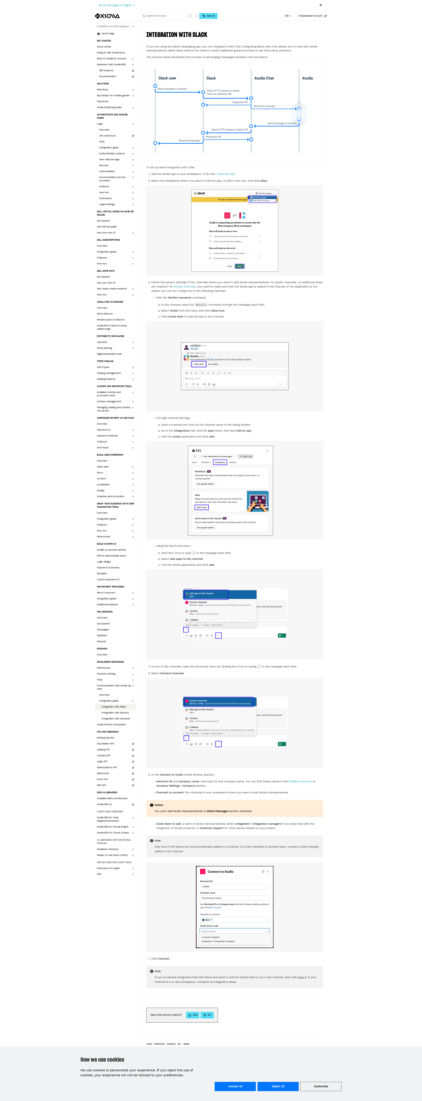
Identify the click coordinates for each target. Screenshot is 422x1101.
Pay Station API (105, 744)
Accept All (235, 1086)
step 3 (302, 977)
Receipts (102, 574)
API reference (107, 136)
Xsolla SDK (104, 804)
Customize (321, 1086)
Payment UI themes (108, 568)
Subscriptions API (107, 768)
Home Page (108, 34)
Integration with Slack (114, 707)
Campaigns (103, 630)
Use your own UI (106, 283)
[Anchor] (210, 34)
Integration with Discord (115, 713)
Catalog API (103, 750)
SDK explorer (106, 71)
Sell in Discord (105, 314)
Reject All (278, 1086)
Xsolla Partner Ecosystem (111, 725)
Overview (104, 130)
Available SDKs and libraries (112, 799)
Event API (102, 779)
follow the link (226, 174)
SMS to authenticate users (111, 556)
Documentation (107, 76)
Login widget (104, 562)
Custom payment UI (108, 580)
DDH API (101, 785)
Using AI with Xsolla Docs (111, 53)
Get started (103, 221)
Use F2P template (107, 227)
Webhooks (103, 773)
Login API (102, 762)
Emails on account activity (111, 550)
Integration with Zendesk (116, 719)
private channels (185, 287)
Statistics (102, 636)
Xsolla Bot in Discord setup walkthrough (112, 327)
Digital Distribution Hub (109, 354)
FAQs (102, 142)
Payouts (101, 642)
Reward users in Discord (110, 320)
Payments (102, 102)
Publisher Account (300, 781)
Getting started (105, 738)
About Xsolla (104, 47)
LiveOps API (103, 756)
